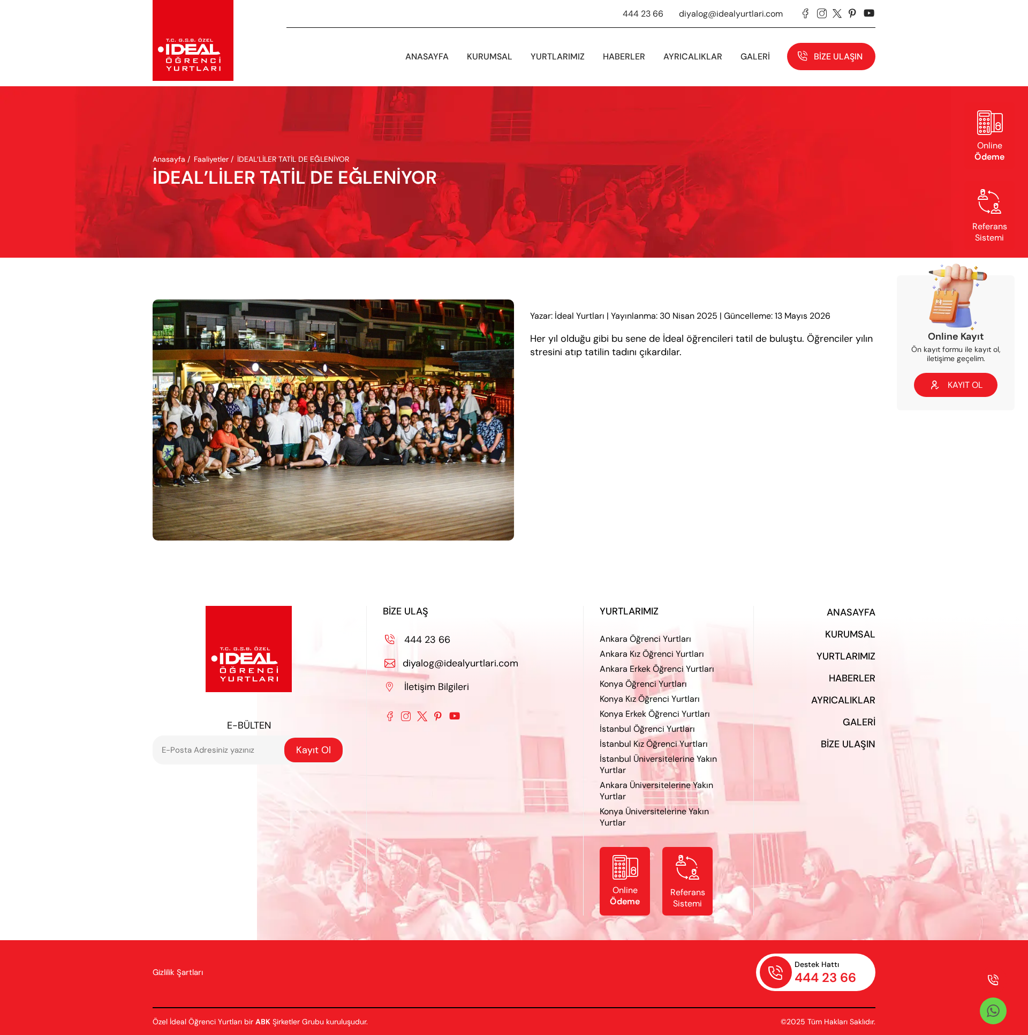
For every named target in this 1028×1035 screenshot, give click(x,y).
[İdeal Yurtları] (193, 40)
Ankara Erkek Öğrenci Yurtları (657, 668)
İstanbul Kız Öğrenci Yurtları (654, 743)
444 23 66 (643, 13)
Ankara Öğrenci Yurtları (645, 638)
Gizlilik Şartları (178, 972)
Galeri (859, 722)
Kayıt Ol (313, 750)
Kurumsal (850, 634)
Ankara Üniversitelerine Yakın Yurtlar (656, 790)
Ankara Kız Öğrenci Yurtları (652, 653)
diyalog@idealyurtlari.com (731, 13)
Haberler (852, 678)
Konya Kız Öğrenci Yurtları (650, 698)
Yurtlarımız (558, 56)
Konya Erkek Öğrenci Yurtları (655, 713)
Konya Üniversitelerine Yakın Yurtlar (654, 817)
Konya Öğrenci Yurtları (643, 683)
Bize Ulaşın (838, 56)
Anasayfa (427, 56)
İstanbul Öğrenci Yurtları (647, 728)
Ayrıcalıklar (692, 56)
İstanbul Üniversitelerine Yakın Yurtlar (658, 764)
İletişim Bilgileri (427, 686)
